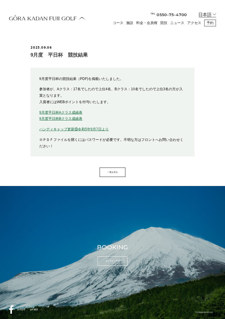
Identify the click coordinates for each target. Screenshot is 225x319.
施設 (129, 23)
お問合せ (21, 309)
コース (118, 23)
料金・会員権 (146, 23)
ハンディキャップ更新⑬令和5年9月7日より (74, 129)
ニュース (177, 23)
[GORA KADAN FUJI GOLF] (47, 17)
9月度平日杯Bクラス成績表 (60, 119)
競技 (163, 23)
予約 (210, 23)
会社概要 (34, 309)
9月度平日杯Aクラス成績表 (60, 112)
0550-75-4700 (169, 14)
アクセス (194, 23)
